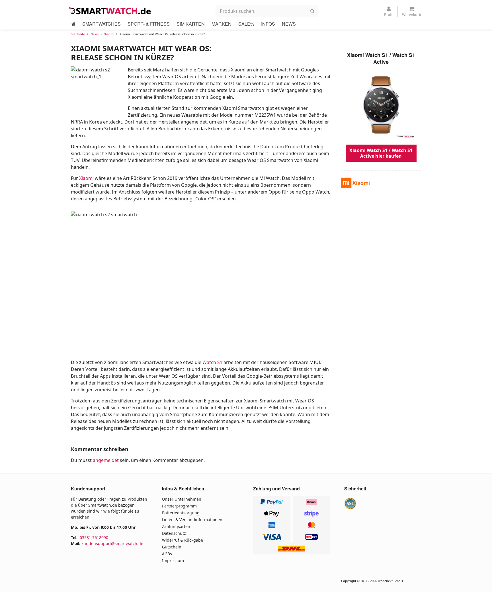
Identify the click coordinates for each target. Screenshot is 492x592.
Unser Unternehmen (181, 499)
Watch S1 (212, 362)
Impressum (173, 560)
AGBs (167, 553)
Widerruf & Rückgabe (182, 540)
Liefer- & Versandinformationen (192, 519)
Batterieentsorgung (181, 512)
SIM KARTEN (191, 23)
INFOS (268, 23)
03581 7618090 (94, 537)
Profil (388, 14)
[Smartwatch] (111, 10)
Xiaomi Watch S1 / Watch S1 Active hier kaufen (381, 153)
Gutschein (171, 547)
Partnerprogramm (179, 506)
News (95, 34)
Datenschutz (174, 533)
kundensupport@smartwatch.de (112, 543)
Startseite (78, 34)
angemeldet (106, 460)
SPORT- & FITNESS (149, 23)
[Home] (73, 24)
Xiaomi (109, 34)
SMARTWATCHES (101, 23)
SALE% (246, 23)
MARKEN (221, 23)
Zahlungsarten (176, 526)
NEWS (289, 23)
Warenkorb (411, 14)
